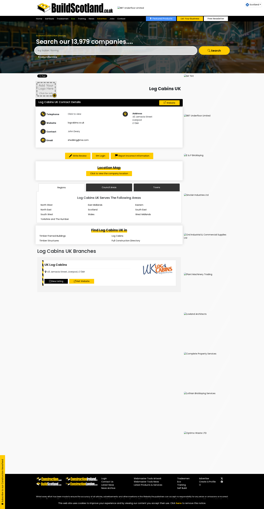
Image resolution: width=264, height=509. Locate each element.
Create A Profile (207, 481)
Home (39, 18)
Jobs (112, 18)
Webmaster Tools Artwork (147, 478)
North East (46, 209)
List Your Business (190, 18)
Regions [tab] (61, 187)
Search (215, 50)
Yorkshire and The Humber (55, 219)
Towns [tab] (156, 187)
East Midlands (95, 204)
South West (47, 214)
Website (171, 102)
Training (82, 18)
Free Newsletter (216, 18)
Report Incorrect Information (134, 155)
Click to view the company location (109, 173)
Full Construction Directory (126, 240)
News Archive (108, 488)
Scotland (92, 209)
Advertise (102, 18)
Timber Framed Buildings (52, 235)
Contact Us (107, 481)
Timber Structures (49, 240)
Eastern (139, 204)
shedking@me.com (78, 140)
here (179, 503)
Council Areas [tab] (109, 187)
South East (141, 209)
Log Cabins (117, 235)
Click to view (74, 114)
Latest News (107, 484)
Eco (73, 18)
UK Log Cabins (55, 265)
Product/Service (47, 57)
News (91, 18)
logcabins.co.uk (76, 122)
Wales (91, 214)
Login (102, 155)
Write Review (79, 155)
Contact (121, 18)
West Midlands (143, 214)
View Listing (57, 281)
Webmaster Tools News (146, 481)
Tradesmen (62, 18)
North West (47, 204)
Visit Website (83, 281)
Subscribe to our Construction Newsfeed (2, 481)
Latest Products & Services (148, 484)
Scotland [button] (254, 4)
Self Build (49, 18)
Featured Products (162, 18)
